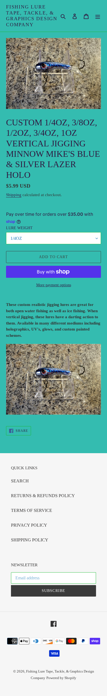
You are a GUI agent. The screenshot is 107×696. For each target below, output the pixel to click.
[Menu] (97, 16)
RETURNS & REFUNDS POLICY (43, 495)
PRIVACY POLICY (29, 525)
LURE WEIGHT (19, 228)
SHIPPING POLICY (29, 540)
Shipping (13, 195)
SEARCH (20, 481)
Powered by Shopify (61, 678)
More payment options (53, 285)
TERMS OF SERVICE (31, 510)
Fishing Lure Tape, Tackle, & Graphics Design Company (31, 15)
